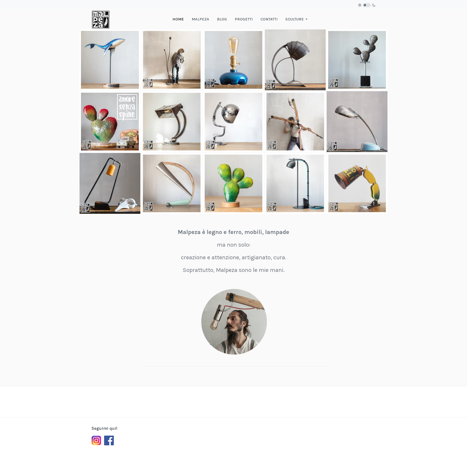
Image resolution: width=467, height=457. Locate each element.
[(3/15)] (233, 59)
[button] (297, 19)
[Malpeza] (100, 19)
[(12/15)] (171, 183)
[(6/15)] (110, 121)
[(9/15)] (295, 121)
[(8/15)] (233, 121)
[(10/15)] (357, 121)
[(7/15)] (171, 121)
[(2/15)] (171, 59)
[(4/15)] (295, 59)
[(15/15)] (357, 183)
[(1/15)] (110, 59)
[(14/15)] (295, 183)
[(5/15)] (357, 59)
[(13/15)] (233, 183)
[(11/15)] (110, 183)
